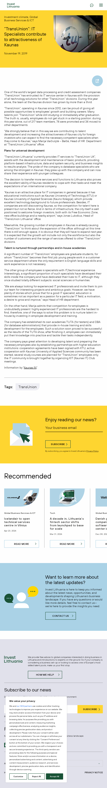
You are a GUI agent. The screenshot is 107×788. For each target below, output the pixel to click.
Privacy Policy (92, 451)
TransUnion (27, 387)
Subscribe (58, 444)
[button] (101, 5)
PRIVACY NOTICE (94, 772)
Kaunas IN (30, 367)
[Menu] (91, 5)
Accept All (54, 776)
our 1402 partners (24, 706)
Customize (18, 776)
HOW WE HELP (45, 674)
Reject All (36, 776)
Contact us (60, 615)
